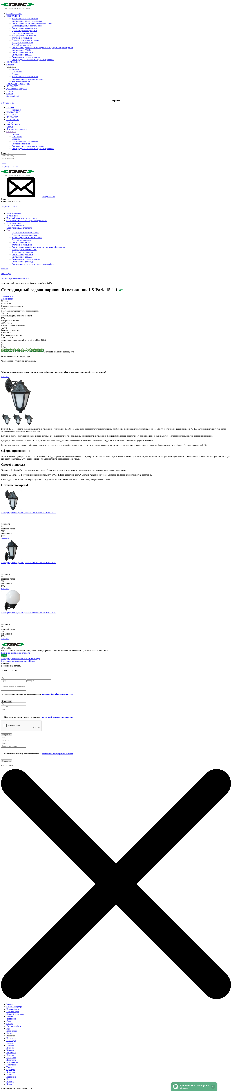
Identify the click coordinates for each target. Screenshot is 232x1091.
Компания (16, 110)
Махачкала (11, 1065)
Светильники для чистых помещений (15, 224)
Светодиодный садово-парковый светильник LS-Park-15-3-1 (28, 613)
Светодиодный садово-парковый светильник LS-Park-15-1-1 (28, 512)
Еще (8, 230)
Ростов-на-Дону (13, 1026)
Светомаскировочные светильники (28, 79)
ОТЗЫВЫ (11, 115)
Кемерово (10, 1072)
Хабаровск (11, 1057)
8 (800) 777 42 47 (10, 167)
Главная (10, 107)
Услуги (9, 122)
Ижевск (10, 1048)
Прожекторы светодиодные (24, 30)
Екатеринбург (12, 1011)
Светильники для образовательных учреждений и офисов (38, 247)
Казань (9, 1016)
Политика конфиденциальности (15, 653)
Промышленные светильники (25, 40)
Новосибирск (12, 1009)
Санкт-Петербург (14, 1007)
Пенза (9, 1079)
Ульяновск (11, 1052)
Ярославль (11, 1060)
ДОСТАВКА (12, 117)
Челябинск (11, 1019)
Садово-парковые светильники (26, 57)
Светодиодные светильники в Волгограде (20, 658)
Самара (9, 1023)
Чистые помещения (21, 81)
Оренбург (10, 1069)
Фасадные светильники (22, 43)
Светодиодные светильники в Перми (18, 661)
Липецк (10, 1082)
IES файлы (17, 72)
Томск (9, 1067)
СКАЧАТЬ (11, 131)
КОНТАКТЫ (12, 119)
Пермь (9, 1033)
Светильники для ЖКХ (22, 52)
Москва (9, 1004)
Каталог (15, 69)
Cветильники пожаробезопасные (27, 21)
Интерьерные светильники (24, 35)
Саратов (10, 1043)
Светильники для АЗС (22, 55)
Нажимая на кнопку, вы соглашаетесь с (38, 694)
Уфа (8, 1028)
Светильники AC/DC (21, 50)
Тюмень (10, 1045)
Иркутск (10, 1055)
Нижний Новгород (15, 1014)
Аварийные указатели (22, 45)
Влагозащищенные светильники (27, 26)
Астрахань (11, 1077)
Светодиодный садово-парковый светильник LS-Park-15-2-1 (28, 562)
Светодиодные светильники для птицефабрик (33, 59)
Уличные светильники (22, 38)
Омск (8, 1021)
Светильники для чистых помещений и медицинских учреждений (42, 47)
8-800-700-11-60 (7, 103)
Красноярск (11, 1031)
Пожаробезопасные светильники (21, 218)
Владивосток (12, 1062)
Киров (9, 1084)
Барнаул (10, 1050)
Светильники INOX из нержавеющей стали (32, 23)
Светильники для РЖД (22, 262)
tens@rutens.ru (48, 197)
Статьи (9, 127)
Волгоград (11, 1038)
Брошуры (16, 74)
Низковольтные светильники (25, 18)
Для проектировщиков (16, 129)
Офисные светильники (22, 33)
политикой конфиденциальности (57, 694)
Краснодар (11, 1040)
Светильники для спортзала (24, 28)
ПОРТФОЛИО (13, 112)
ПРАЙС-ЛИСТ (13, 124)
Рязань (9, 1074)
